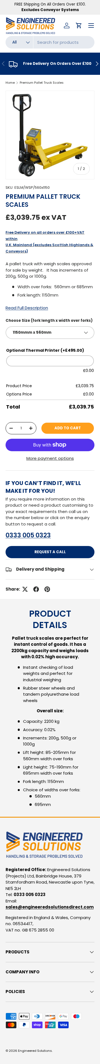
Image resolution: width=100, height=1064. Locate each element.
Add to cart (67, 428)
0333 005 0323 (28, 535)
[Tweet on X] (25, 589)
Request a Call (50, 552)
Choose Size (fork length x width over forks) (49, 320)
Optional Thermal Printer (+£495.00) (45, 350)
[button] (79, 25)
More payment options (50, 458)
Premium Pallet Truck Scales (42, 82)
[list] (50, 135)
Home (10, 82)
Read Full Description (27, 308)
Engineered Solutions (35, 1050)
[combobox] (50, 42)
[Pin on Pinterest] (47, 589)
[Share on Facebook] (36, 589)
